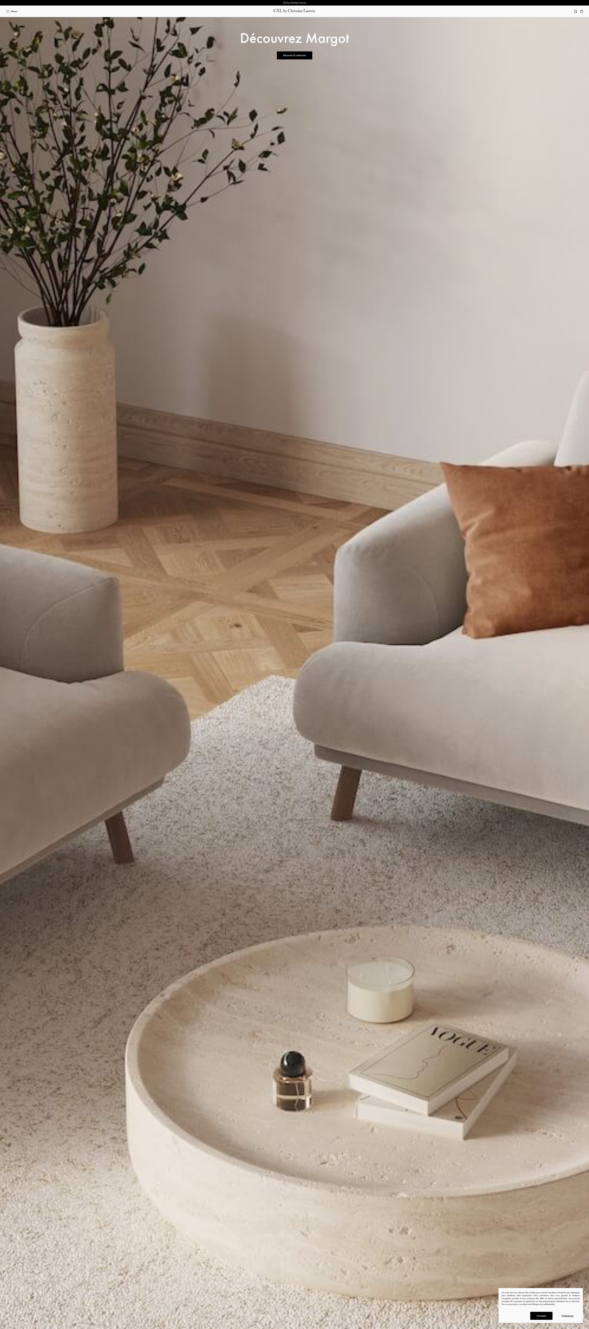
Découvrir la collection (294, 55)
